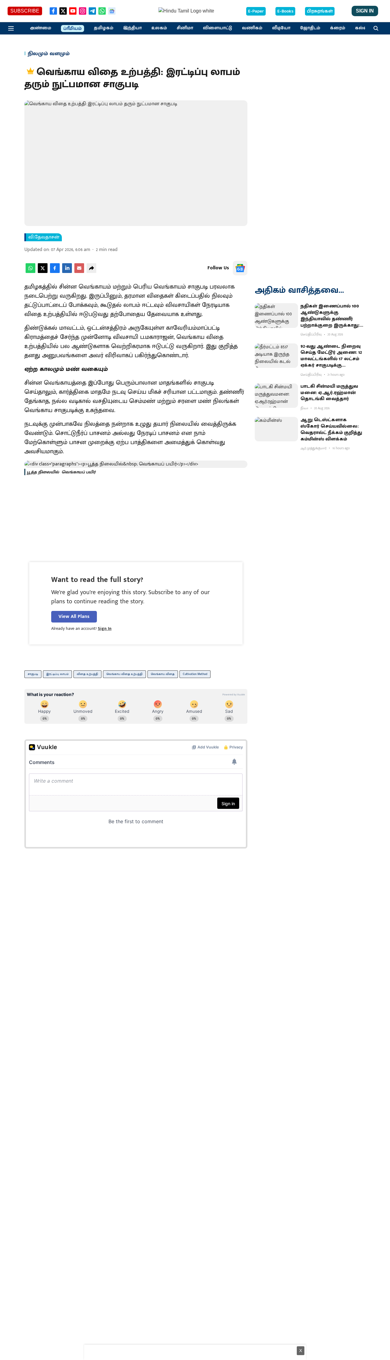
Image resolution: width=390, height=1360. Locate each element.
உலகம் (159, 28)
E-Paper (256, 11)
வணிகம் (252, 28)
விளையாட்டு (217, 28)
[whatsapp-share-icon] (30, 271)
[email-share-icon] (79, 271)
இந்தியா (132, 28)
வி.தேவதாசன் (43, 237)
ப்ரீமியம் (72, 29)
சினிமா (185, 28)
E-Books (285, 11)
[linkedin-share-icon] (67, 271)
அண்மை (40, 28)
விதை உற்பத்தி (87, 674)
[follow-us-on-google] (240, 268)
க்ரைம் (337, 28)
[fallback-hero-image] (276, 315)
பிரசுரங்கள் (320, 11)
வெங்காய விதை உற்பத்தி (124, 674)
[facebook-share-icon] (55, 271)
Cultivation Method (195, 674)
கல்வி (362, 28)
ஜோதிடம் (310, 28)
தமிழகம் (103, 28)
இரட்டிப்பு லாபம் (57, 674)
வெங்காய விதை (163, 674)
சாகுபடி (33, 674)
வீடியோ (281, 28)
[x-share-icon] (43, 271)
